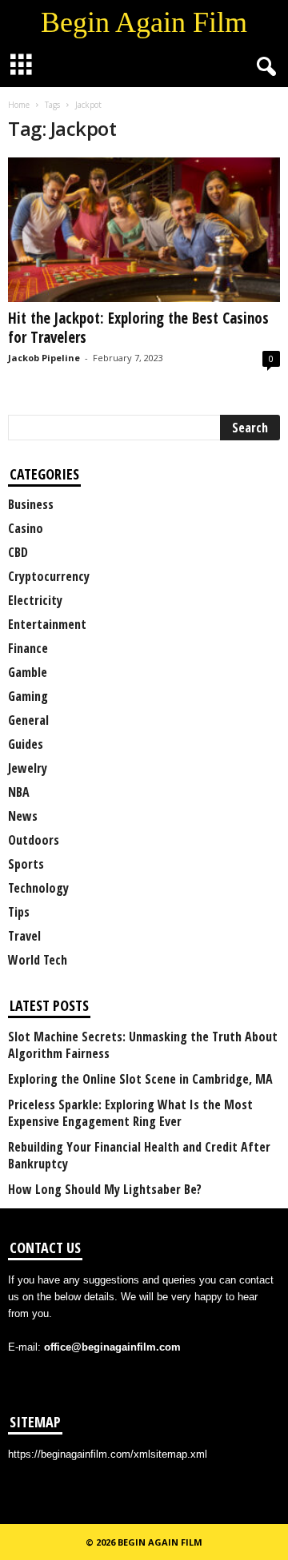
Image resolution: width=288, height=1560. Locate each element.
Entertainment (47, 624)
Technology (38, 888)
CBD (18, 552)
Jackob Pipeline (44, 358)
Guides (25, 744)
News (23, 816)
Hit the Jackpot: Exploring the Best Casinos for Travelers (138, 328)
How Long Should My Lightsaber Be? (105, 1189)
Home (19, 104)
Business (31, 504)
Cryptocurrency (49, 576)
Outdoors (33, 840)
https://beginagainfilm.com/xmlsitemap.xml (107, 1454)
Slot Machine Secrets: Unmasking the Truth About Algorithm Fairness (143, 1045)
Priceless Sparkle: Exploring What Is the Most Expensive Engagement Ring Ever (130, 1113)
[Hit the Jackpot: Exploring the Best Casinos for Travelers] (144, 229)
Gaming (28, 696)
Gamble (27, 672)
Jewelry (27, 768)
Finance (28, 648)
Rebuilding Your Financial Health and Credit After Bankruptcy (139, 1155)
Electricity (35, 600)
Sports (26, 864)
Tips (19, 912)
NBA (19, 792)
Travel (24, 936)
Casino (25, 528)
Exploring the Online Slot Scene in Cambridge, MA (140, 1079)
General (28, 720)
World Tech (37, 960)
